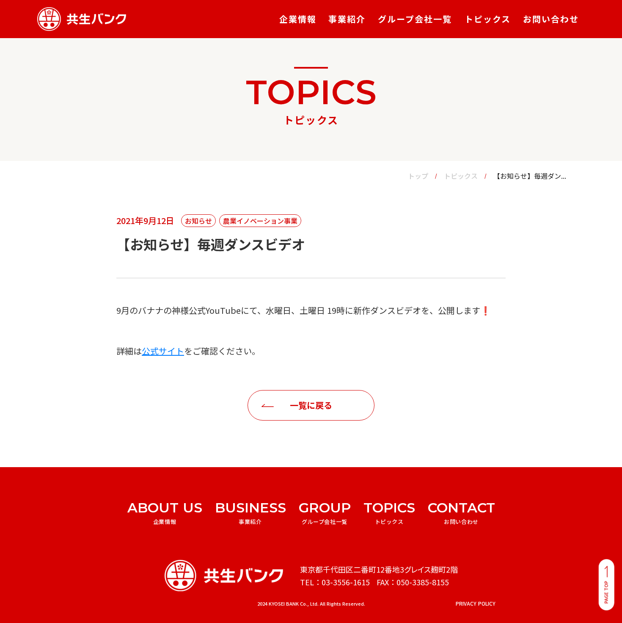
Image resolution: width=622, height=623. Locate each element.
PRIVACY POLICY (475, 603)
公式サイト (163, 351)
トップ (418, 175)
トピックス (461, 175)
